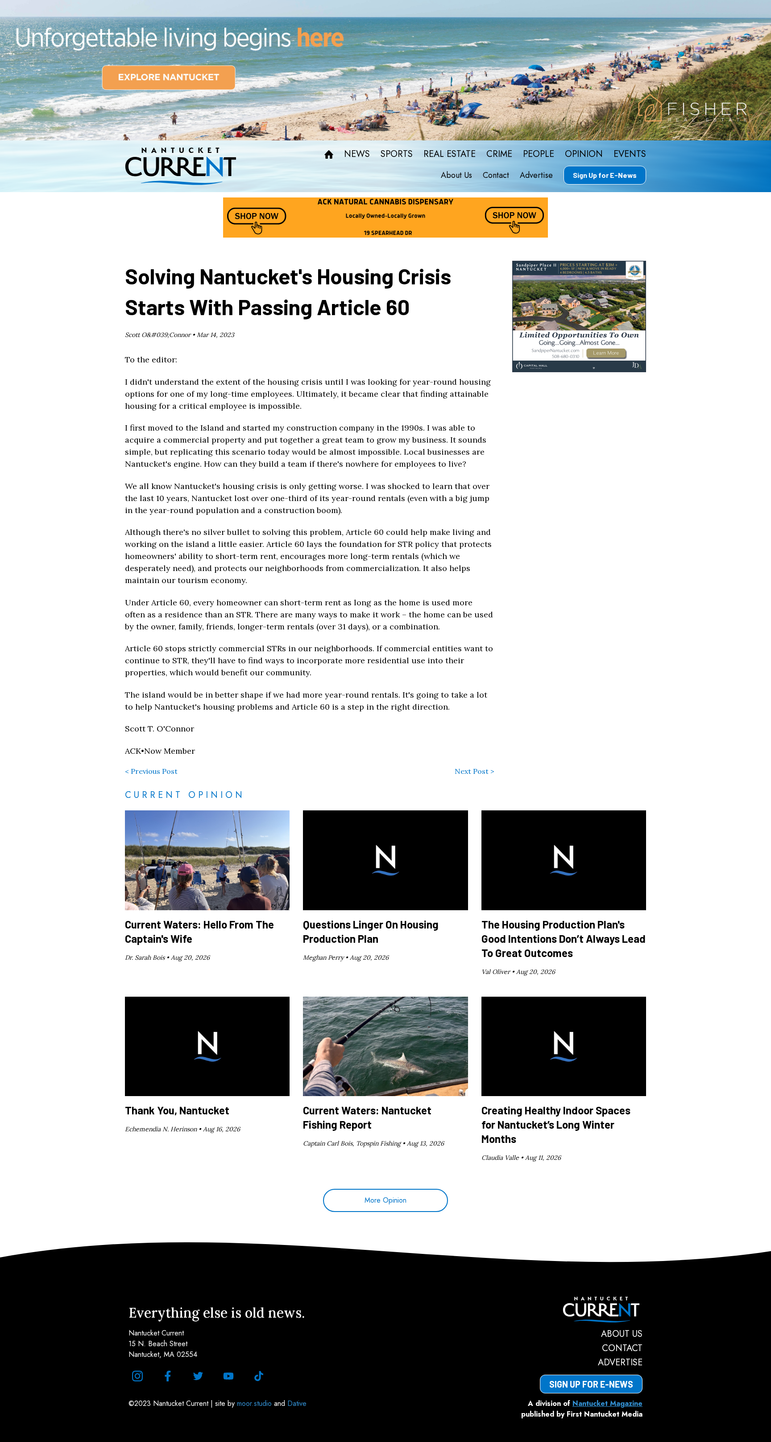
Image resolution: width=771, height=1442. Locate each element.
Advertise (536, 175)
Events (629, 154)
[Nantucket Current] (591, 1310)
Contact (496, 175)
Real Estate (449, 154)
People (538, 154)
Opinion (584, 154)
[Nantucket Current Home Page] (180, 166)
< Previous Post (151, 771)
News (357, 154)
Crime (499, 154)
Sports (397, 154)
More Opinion (385, 1200)
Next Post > (474, 771)
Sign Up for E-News (605, 175)
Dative (297, 1403)
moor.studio (255, 1403)
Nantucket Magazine (607, 1403)
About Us (456, 175)
